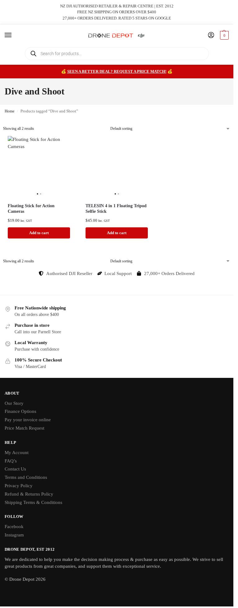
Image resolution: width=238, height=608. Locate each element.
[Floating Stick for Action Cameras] (39, 167)
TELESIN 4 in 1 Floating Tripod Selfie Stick (116, 208)
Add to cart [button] (39, 232)
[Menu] (14, 35)
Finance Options (20, 411)
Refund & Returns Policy (29, 494)
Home (10, 111)
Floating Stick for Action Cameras (31, 208)
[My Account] (211, 35)
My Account (17, 452)
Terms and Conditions (26, 477)
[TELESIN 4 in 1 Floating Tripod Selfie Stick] (117, 167)
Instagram (14, 534)
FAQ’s (11, 460)
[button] (223, 35)
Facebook (14, 526)
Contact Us (15, 468)
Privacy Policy (19, 485)
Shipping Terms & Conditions (33, 502)
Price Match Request (24, 428)
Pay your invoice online (28, 419)
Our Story (14, 403)
